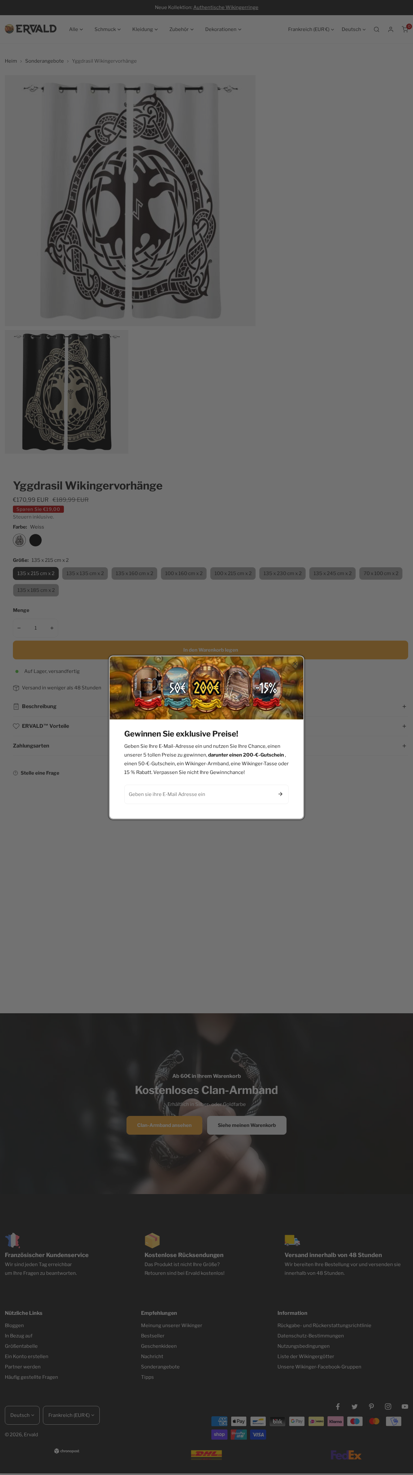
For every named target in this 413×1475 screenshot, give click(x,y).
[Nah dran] (295, 664)
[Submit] (280, 794)
